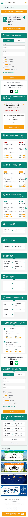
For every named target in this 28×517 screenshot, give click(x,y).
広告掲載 (5, 499)
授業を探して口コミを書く (15, 28)
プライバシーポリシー (17, 507)
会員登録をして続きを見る (13, 514)
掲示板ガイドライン (20, 499)
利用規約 (13, 499)
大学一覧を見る (14, 443)
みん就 (9, 499)
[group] (10, 150)
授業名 (8, 40)
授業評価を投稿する (14, 127)
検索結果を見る (14, 77)
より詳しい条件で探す (8, 72)
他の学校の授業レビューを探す (14, 82)
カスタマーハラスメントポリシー (12, 509)
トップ (2, 7)
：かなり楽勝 (11, 69)
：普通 (8, 64)
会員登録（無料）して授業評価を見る (14, 11)
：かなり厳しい (9, 59)
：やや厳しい (9, 61)
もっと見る (14, 439)
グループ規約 (9, 507)
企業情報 (21, 509)
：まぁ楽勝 (9, 66)
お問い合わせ (14, 501)
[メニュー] (2, 2)
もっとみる (22, 137)
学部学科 (20, 40)
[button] (26, 149)
